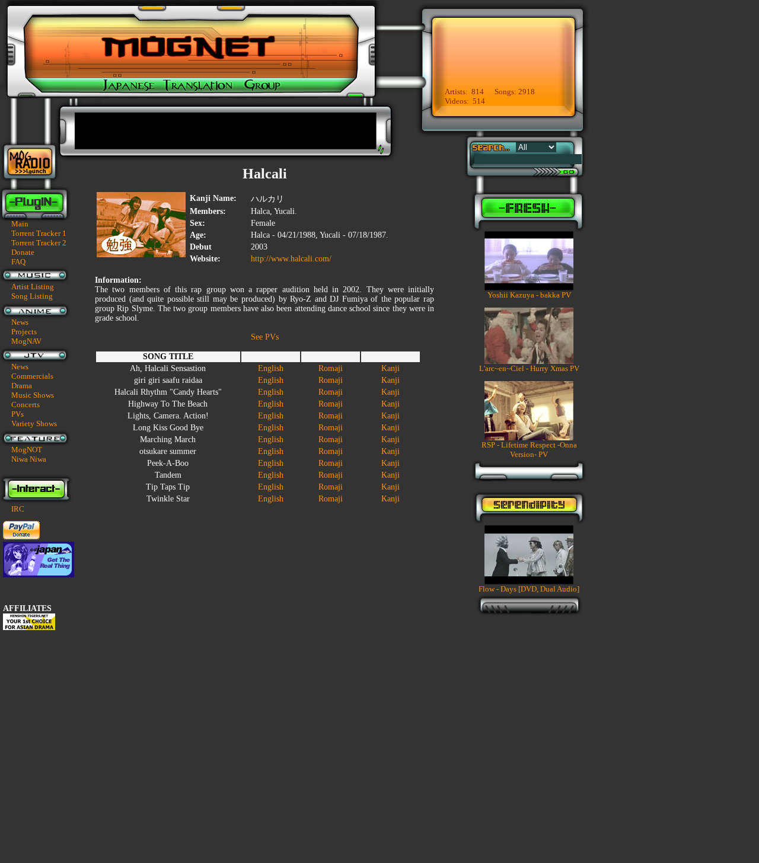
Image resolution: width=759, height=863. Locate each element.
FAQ (18, 261)
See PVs (265, 337)
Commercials (32, 376)
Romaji (330, 368)
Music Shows (32, 395)
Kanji (390, 368)
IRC (17, 508)
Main (19, 223)
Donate (22, 252)
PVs (17, 414)
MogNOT (26, 449)
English (270, 368)
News (19, 322)
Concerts (25, 404)
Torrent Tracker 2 (38, 242)
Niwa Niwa (28, 459)
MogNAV (26, 341)
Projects (24, 331)
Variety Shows (34, 423)
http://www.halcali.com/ (291, 258)
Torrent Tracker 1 (38, 233)
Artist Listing (32, 286)
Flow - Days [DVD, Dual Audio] (529, 588)
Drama (21, 385)
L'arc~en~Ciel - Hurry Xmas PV (529, 368)
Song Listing (32, 296)
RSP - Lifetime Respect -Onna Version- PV (529, 449)
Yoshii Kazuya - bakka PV (529, 294)
